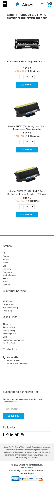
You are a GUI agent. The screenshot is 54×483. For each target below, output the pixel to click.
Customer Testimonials (13, 340)
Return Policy (9, 327)
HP (4, 253)
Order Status (9, 304)
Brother (6, 259)
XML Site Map (27, 468)
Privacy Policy (9, 330)
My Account (8, 301)
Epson (5, 263)
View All (6, 285)
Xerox (5, 278)
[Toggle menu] (5, 4)
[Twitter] (17, 434)
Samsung (7, 272)
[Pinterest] (7, 434)
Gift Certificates (10, 343)
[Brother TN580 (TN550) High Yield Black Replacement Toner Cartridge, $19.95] (27, 109)
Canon (6, 256)
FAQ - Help (7, 311)
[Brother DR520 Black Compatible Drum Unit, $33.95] (27, 45)
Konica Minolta (9, 275)
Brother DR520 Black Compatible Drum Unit (27, 61)
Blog (5, 337)
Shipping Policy (10, 334)
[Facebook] (3, 434)
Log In (5, 298)
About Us (7, 324)
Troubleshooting (10, 307)
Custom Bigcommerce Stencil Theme (26, 470)
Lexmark (7, 269)
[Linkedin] (11, 434)
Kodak (5, 281)
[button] (27, 382)
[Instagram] (22, 434)
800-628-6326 (13, 360)
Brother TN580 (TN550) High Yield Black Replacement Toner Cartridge (27, 128)
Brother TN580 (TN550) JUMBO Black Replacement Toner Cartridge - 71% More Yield (27, 194)
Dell (4, 266)
